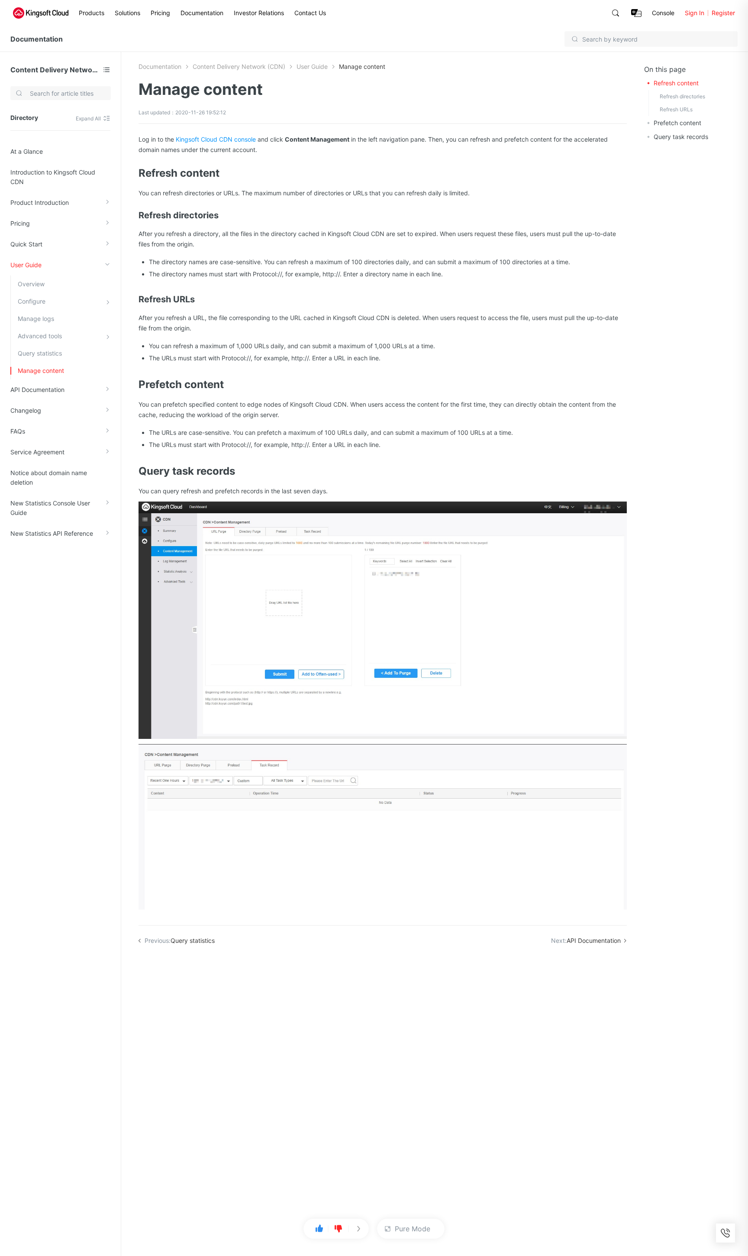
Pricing (160, 12)
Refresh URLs (676, 109)
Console (663, 12)
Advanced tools (40, 336)
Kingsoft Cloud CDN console (216, 139)
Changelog (25, 410)
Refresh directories (682, 96)
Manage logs (36, 318)
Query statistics (40, 353)
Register (723, 12)
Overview (31, 284)
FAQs (17, 431)
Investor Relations (259, 12)
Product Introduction (39, 202)
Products (91, 12)
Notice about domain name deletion (48, 477)
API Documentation (37, 389)
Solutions (127, 12)
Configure (31, 301)
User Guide (26, 265)
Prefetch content (677, 122)
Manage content (41, 370)
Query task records (681, 136)
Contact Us (310, 12)
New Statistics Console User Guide (50, 507)
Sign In (694, 12)
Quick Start (26, 244)
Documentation (202, 12)
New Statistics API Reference (51, 533)
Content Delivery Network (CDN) (55, 69)
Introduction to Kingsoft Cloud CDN (52, 176)
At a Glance (26, 151)
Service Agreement (37, 452)
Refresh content (676, 83)
